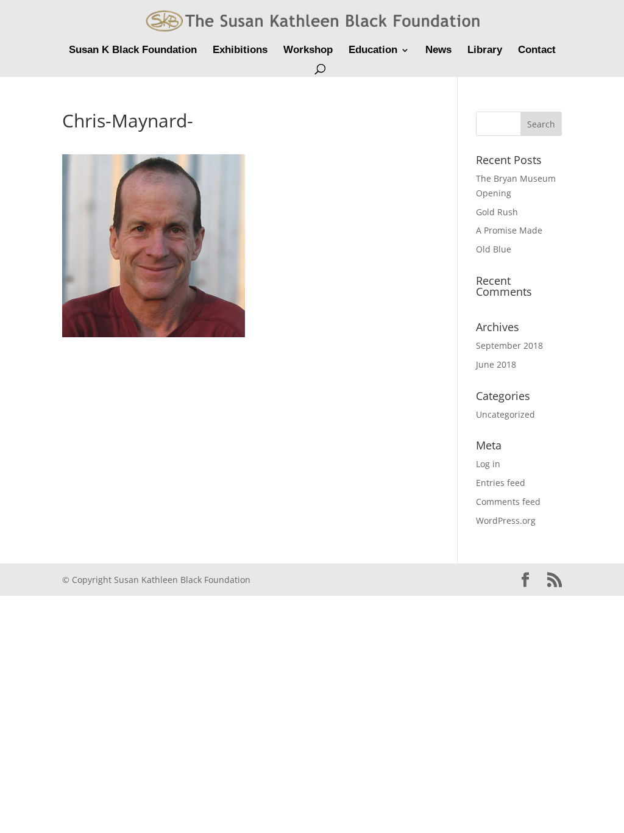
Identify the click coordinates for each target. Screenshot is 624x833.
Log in (488, 464)
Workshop (308, 50)
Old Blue (493, 249)
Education (373, 50)
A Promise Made (509, 230)
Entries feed (500, 482)
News (438, 50)
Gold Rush (497, 212)
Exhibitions (240, 50)
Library (484, 50)
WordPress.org (506, 520)
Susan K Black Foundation (133, 50)
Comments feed (508, 501)
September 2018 (509, 345)
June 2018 (496, 364)
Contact (537, 50)
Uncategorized (505, 414)
